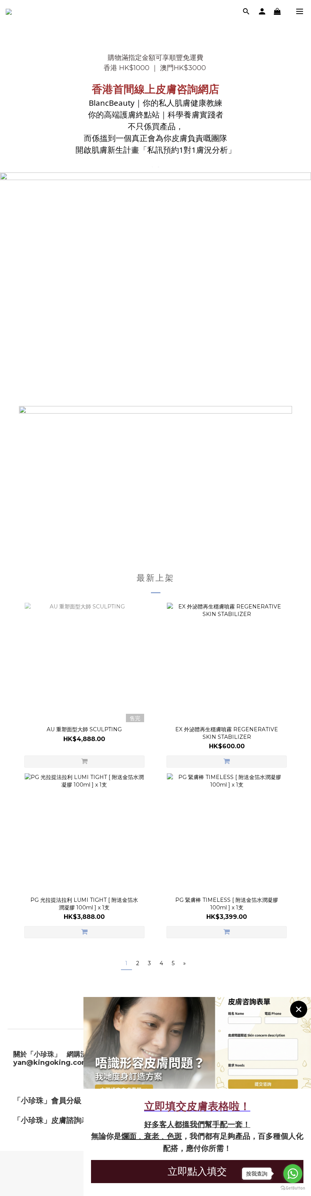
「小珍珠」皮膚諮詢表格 (55, 1120)
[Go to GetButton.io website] (293, 1188)
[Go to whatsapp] (292, 1173)
